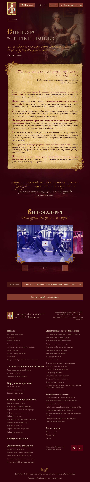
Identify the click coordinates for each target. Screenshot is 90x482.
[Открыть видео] (45, 243)
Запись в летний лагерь (15, 393)
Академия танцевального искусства (58, 341)
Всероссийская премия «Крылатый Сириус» (61, 400)
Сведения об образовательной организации (22, 360)
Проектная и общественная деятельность (60, 397)
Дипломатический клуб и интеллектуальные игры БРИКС (63, 414)
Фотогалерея (11, 356)
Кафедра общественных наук (17, 422)
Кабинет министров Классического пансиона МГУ (63, 407)
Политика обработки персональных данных (45, 478)
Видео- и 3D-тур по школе (16, 353)
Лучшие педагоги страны (16, 403)
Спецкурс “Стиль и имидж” (55, 382)
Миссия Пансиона (13, 341)
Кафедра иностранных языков (17, 413)
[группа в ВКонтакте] (80, 448)
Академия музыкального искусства (58, 344)
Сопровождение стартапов (55, 422)
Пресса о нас (50, 435)
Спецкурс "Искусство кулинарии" (57, 366)
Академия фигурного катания (56, 350)
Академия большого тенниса (56, 353)
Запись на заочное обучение (17, 376)
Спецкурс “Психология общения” (57, 379)
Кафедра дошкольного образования (20, 452)
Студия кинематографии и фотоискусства (60, 363)
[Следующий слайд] (65, 268)
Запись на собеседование (16, 390)
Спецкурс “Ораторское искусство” (57, 376)
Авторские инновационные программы (21, 347)
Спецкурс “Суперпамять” (54, 372)
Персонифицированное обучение (19, 370)
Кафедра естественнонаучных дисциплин (21, 419)
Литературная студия (53, 356)
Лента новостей (51, 432)
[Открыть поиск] (46, 5)
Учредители (11, 337)
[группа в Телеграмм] (74, 448)
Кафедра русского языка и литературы (20, 410)
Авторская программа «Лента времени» (21, 459)
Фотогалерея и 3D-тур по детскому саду (21, 462)
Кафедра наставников (15, 432)
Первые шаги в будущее (15, 449)
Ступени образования (14, 344)
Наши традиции (12, 350)
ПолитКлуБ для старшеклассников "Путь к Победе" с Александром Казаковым (64, 386)
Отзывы (48, 438)
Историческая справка (15, 334)
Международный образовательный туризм (61, 418)
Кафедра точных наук (14, 416)
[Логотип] (11, 8)
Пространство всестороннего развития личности (63, 334)
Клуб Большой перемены (55, 404)
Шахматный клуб (52, 360)
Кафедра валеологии (14, 425)
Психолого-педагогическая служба (19, 455)
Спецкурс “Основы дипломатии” (57, 369)
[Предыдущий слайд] (25, 268)
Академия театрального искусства (58, 337)
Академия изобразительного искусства (59, 347)
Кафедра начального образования (19, 406)
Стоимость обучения (14, 373)
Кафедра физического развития (18, 429)
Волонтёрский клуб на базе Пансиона (59, 410)
